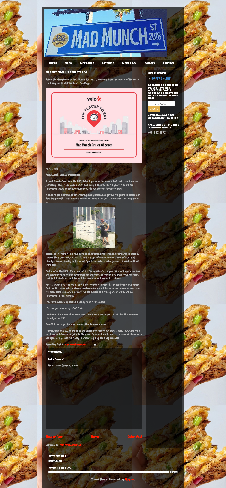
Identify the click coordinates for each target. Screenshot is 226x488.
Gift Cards (87, 63)
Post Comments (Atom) (71, 445)
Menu (68, 63)
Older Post (134, 437)
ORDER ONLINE (161, 78)
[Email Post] (94, 344)
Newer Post (54, 437)
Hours (52, 63)
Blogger (129, 479)
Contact (168, 63)
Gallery (149, 63)
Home (95, 437)
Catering (108, 63)
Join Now (154, 109)
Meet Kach (129, 63)
